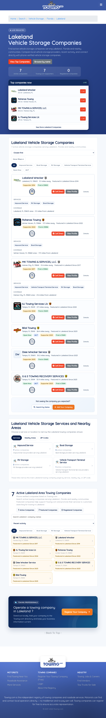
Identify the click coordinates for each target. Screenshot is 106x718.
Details (86, 192)
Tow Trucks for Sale (86, 685)
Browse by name (42, 61)
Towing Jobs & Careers (88, 676)
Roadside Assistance (17, 680)
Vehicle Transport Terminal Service (77, 165)
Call (83, 91)
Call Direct (58, 191)
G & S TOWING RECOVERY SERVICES (43, 376)
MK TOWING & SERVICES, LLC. (32, 108)
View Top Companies (20, 61)
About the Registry (47, 688)
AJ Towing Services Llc (28, 117)
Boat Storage (42, 165)
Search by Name (43, 407)
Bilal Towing (29, 327)
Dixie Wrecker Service (34, 352)
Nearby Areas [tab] (30, 438)
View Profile (72, 191)
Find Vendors (83, 680)
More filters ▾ (18, 159)
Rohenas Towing (26, 99)
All (14, 165)
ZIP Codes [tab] (44, 438)
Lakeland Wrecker (27, 90)
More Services (14, 685)
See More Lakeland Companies (48, 127)
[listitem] (20, 71)
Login (40, 683)
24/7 (27, 170)
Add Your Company (65, 407)
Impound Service (25, 165)
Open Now (17, 170)
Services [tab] (16, 438)
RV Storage (55, 165)
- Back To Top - (53, 632)
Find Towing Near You (17, 676)
